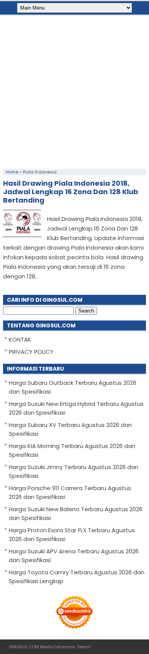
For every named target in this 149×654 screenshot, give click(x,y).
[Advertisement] (74, 90)
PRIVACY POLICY (31, 352)
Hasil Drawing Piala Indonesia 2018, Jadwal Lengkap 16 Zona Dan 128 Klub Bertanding (70, 191)
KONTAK (20, 339)
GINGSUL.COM (24, 647)
